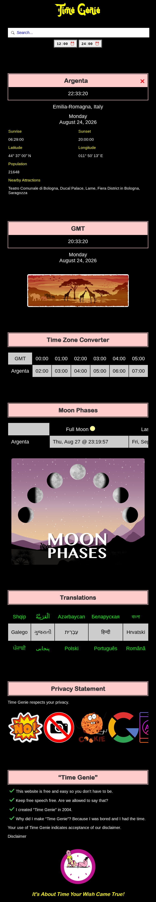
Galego (19, 632)
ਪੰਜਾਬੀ (19, 648)
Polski (72, 648)
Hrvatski (136, 632)
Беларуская (106, 616)
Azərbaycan (71, 616)
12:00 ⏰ (66, 44)
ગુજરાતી (42, 632)
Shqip (19, 616)
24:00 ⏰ (90, 44)
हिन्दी (105, 632)
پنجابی (43, 648)
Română (135, 648)
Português (105, 648)
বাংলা (136, 616)
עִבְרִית (71, 632)
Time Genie (78, 10)
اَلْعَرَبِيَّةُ (43, 616)
